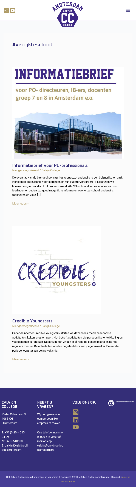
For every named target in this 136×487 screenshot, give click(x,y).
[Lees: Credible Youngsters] (56, 270)
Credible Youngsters (32, 321)
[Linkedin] (85, 419)
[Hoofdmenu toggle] (128, 10)
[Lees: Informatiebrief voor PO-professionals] (68, 112)
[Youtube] (12, 10)
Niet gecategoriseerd (25, 170)
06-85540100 (14, 441)
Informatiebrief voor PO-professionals (50, 166)
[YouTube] (85, 427)
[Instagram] (6, 10)
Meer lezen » (20, 204)
